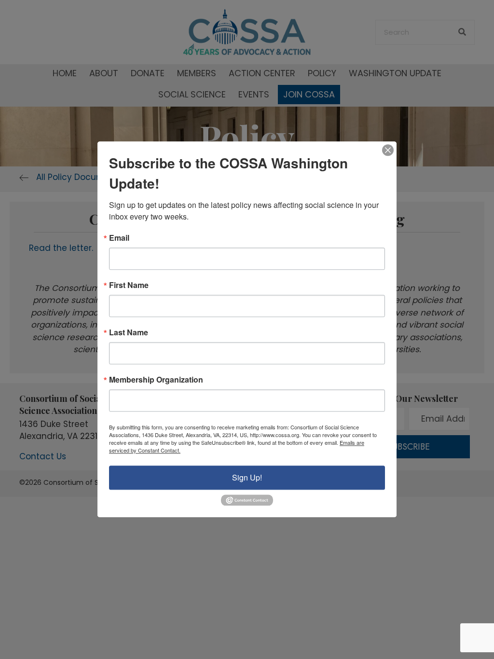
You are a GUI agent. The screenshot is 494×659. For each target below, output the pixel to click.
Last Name (128, 332)
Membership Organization (156, 380)
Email (119, 238)
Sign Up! (247, 477)
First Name (129, 285)
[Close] (388, 150)
